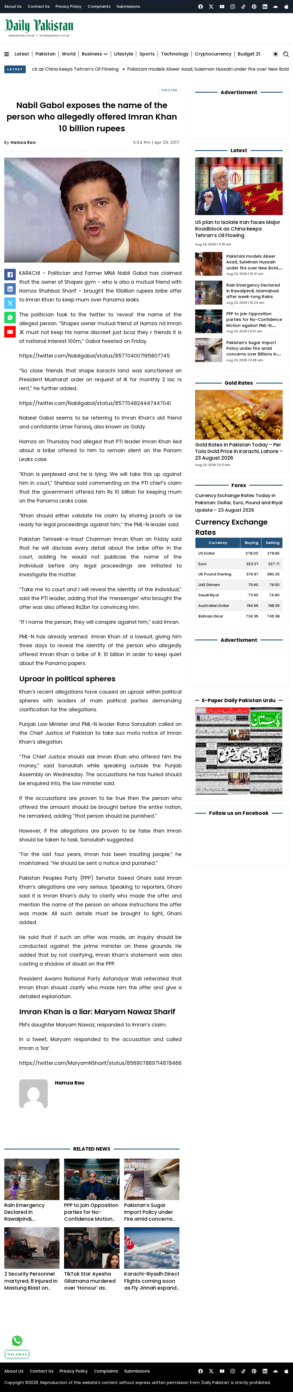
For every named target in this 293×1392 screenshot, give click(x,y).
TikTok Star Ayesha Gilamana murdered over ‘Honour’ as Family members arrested (90, 1262)
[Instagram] (232, 6)
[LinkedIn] (10, 286)
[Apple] (286, 6)
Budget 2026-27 (257, 51)
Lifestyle (123, 51)
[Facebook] (200, 6)
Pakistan (45, 51)
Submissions (128, 6)
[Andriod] (275, 6)
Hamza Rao (23, 140)
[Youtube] (222, 6)
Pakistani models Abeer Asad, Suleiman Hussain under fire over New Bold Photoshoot (181, 66)
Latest (22, 51)
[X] (10, 300)
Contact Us (39, 6)
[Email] (10, 329)
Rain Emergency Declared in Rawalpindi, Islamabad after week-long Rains (25, 1193)
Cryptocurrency (213, 51)
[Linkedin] (265, 6)
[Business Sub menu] (105, 51)
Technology (175, 51)
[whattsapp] (17, 1341)
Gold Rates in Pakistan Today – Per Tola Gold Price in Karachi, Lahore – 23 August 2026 (239, 418)
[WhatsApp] (10, 314)
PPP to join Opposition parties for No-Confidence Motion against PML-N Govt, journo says (91, 1193)
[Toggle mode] (275, 51)
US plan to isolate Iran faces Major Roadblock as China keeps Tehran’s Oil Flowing (237, 195)
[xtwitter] (211, 6)
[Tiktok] (243, 6)
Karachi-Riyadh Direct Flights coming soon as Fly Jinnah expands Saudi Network (151, 1258)
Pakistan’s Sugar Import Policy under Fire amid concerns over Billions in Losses (151, 1190)
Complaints (99, 6)
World (69, 51)
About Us (12, 6)
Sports (147, 51)
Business (92, 51)
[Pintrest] (254, 6)
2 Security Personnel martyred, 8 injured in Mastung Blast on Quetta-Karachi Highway (31, 1262)
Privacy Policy (69, 6)
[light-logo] (40, 27)
